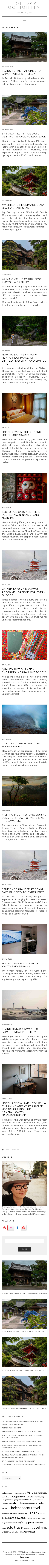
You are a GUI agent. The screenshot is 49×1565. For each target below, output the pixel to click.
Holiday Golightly (24, 5)
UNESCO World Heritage (10, 1532)
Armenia (23, 1493)
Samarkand (11, 1523)
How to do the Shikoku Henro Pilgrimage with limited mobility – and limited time (24, 359)
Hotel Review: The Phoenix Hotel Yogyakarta (22, 434)
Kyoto (21, 1518)
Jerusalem (41, 1514)
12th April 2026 (6, 885)
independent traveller (9, 1514)
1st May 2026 (6, 810)
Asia (30, 1492)
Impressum (24, 1557)
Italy (25, 1513)
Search (24, 1249)
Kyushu (28, 1518)
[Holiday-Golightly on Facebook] (17, 1228)
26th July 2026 (6, 275)
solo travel (15, 1527)
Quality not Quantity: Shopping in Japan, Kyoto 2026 (24, 671)
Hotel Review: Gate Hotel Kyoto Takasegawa (21, 965)
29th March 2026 (7, 959)
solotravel (27, 1528)
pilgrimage (41, 1518)
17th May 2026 (6, 665)
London (34, 1518)
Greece (5, 1503)
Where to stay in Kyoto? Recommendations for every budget (23, 592)
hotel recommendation (29, 1503)
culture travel (34, 1497)
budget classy (40, 1493)
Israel (20, 1513)
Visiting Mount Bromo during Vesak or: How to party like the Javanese (24, 817)
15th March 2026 (7, 1024)
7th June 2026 (6, 427)
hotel (17, 1503)
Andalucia (16, 1493)
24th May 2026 (6, 585)
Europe (4, 1500)
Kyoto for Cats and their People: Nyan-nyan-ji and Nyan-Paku (21, 515)
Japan (33, 1513)
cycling (41, 1497)
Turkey (43, 1528)
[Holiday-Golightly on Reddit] (24, 1228)
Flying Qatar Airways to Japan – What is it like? (20, 1031)
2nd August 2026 (7, 200)
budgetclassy (6, 1497)
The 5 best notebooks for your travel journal (21, 1431)
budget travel (18, 1496)
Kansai (12, 1518)
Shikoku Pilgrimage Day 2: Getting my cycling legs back (24, 135)
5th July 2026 (6, 350)
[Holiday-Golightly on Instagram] (11, 1228)
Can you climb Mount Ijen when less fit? (21, 745)
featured (22, 1500)
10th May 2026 (6, 739)
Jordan (5, 1518)
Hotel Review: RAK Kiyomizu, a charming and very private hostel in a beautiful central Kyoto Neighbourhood (24, 1109)
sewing (18, 1523)
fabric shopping (12, 1500)
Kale (16, 1561)
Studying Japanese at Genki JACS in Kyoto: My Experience (23, 891)
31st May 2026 (6, 507)
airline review (7, 1493)
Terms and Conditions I (35, 1555)
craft (27, 1497)
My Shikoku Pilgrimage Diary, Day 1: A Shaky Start (23, 206)
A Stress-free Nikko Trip (11, 1428)
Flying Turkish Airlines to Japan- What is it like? (21, 72)
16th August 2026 (7, 129)
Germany (38, 1500)
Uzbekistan (29, 1531)
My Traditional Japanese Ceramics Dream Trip (20, 1451)
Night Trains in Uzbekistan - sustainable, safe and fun (24, 1465)
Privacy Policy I (20, 1555)
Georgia (32, 1500)
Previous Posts (12, 1150)
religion (4, 1523)
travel (35, 1527)
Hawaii (11, 1504)
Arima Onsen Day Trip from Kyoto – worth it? (22, 281)
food (27, 1499)
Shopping (27, 1522)
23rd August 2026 (7, 66)
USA (21, 1532)
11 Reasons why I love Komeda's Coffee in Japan (21, 1441)
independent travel (25, 1508)
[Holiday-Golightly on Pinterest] (5, 1228)
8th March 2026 (7, 1099)
